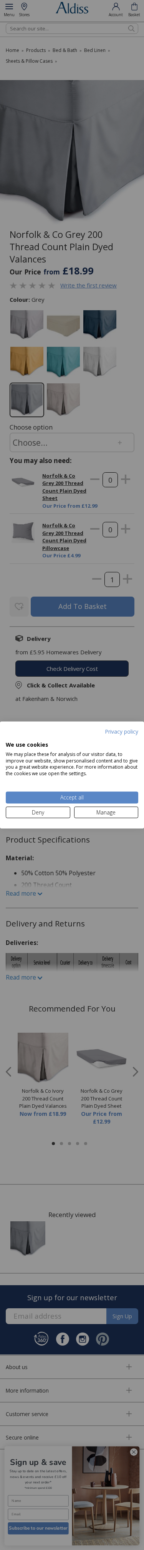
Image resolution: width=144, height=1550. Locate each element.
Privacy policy (121, 731)
